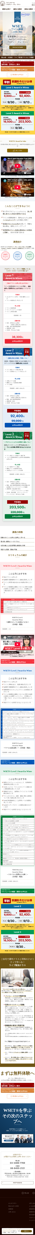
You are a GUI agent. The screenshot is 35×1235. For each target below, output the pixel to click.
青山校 (26, 1193)
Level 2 (17, 255)
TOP (4, 60)
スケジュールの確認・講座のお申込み (15, 69)
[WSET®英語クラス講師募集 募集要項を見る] (17, 1142)
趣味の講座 (17, 9)
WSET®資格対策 (17, 1182)
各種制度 (10, 1209)
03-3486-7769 (17, 1163)
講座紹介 (9, 60)
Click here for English (17, 47)
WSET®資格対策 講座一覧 (17, 60)
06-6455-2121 (17, 1168)
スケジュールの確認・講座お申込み (13, 661)
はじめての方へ (12, 1203)
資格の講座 (28, 9)
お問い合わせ (12, 1212)
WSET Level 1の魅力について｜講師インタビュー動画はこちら (17, 655)
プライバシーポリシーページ (9, 1229)
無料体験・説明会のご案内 (11, 63)
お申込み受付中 (17, 341)
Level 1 (5, 255)
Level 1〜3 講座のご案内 (30, 60)
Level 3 (29, 255)
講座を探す (6, 9)
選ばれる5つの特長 (13, 1206)
